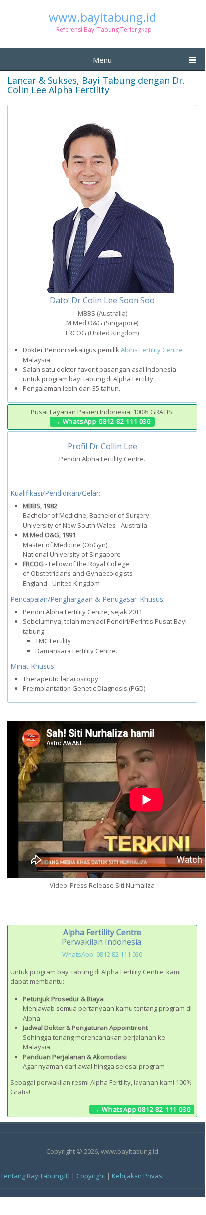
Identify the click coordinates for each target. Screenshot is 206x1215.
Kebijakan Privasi (138, 1175)
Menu (102, 60)
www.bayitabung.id (102, 17)
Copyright (90, 1175)
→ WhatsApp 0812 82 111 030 (102, 421)
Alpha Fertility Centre (152, 349)
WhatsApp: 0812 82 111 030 (102, 954)
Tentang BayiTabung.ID (35, 1175)
